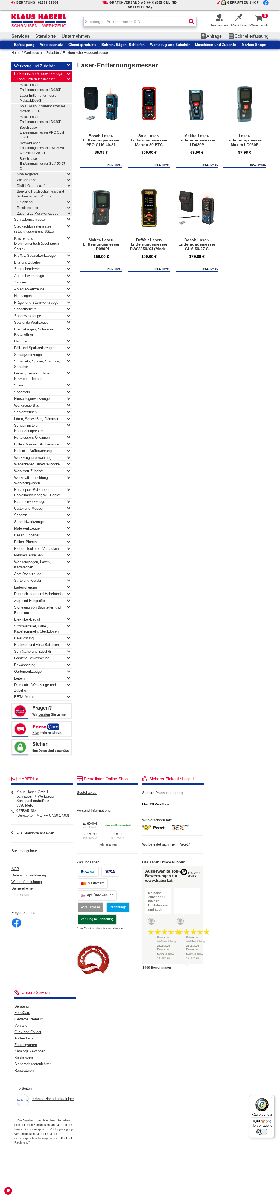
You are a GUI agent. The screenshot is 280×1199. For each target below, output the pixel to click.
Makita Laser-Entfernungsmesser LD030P (40, 87)
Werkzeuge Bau (26, 405)
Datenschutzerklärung (28, 876)
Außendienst (24, 1039)
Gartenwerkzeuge (28, 671)
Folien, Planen (25, 542)
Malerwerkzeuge (27, 528)
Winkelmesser (27, 180)
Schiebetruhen (25, 412)
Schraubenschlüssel (30, 219)
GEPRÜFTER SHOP (243, 2)
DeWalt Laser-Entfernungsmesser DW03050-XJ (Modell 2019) (42, 148)
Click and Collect (27, 1032)
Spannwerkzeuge (27, 316)
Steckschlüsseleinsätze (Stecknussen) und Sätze (34, 229)
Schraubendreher (27, 269)
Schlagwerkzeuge (28, 355)
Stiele (18, 385)
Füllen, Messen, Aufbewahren (37, 444)
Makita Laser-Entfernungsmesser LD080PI (41, 119)
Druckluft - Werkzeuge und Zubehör (35, 687)
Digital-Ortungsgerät (31, 186)
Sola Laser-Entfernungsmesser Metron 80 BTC (42, 108)
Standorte (45, 36)
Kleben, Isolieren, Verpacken (36, 549)
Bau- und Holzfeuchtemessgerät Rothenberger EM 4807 (40, 194)
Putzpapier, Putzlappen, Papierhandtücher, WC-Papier (37, 492)
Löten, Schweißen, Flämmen (36, 419)
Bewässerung (24, 665)
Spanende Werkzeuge (31, 322)
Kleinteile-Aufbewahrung (33, 451)
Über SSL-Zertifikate (155, 804)
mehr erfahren (107, 844)
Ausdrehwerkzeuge (29, 276)
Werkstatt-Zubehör (28, 471)
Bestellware (23, 1058)
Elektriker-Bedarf (27, 619)
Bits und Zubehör (27, 262)
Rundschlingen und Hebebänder (38, 594)
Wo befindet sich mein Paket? (166, 844)
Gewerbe (100, 928)
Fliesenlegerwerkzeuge (32, 399)
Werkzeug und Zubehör (41, 53)
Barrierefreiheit (22, 888)
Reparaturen (24, 1071)
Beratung (21, 1006)
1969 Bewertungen (156, 968)
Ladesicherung (25, 587)
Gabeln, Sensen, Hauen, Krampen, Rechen (33, 376)
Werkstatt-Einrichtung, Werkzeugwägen (31, 480)
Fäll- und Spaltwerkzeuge (34, 348)
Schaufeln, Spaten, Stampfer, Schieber (37, 364)
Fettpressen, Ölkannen (32, 437)
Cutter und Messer (28, 508)
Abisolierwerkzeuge (29, 289)
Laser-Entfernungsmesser (36, 79)
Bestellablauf (87, 793)
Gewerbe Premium (29, 1019)
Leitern (19, 678)
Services (20, 36)
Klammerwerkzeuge (29, 502)
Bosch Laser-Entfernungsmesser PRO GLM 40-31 (42, 132)
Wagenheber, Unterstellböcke (37, 464)
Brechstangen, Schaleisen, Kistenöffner (35, 332)
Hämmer (20, 341)
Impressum (20, 895)
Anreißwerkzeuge (27, 574)
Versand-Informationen (94, 811)
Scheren (20, 515)
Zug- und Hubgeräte (29, 601)
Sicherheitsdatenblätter (32, 1064)
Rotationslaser (27, 208)
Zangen (20, 282)
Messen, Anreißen (28, 555)
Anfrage (214, 36)
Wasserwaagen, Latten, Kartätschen (32, 564)
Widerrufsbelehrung (26, 882)
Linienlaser (25, 202)
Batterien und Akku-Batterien (36, 645)
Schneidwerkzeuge (28, 522)
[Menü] (271, 1098)
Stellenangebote (24, 851)
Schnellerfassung (251, 36)
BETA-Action (24, 697)
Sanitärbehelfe (25, 309)
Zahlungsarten (25, 1045)
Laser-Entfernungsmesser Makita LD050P (39, 98)
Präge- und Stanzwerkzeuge (36, 302)
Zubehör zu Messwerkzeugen (38, 213)
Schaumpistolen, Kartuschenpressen (29, 428)
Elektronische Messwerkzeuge (85, 53)
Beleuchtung (24, 638)
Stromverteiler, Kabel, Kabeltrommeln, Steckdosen (36, 629)
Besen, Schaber (26, 535)
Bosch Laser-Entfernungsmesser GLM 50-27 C (42, 163)
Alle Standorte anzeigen (35, 833)
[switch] (261, 1132)
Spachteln (22, 392)
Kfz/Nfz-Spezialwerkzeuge (35, 255)
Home (16, 53)
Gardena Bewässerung (31, 658)
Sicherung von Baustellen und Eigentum (37, 610)
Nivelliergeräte (28, 174)
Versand (20, 1026)
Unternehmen (76, 36)
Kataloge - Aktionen (29, 1051)
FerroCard (22, 1013)
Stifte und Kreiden (28, 580)
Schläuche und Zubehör (32, 651)
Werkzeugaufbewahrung (32, 458)
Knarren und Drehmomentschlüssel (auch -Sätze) (37, 243)
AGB (15, 869)
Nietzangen (23, 296)
